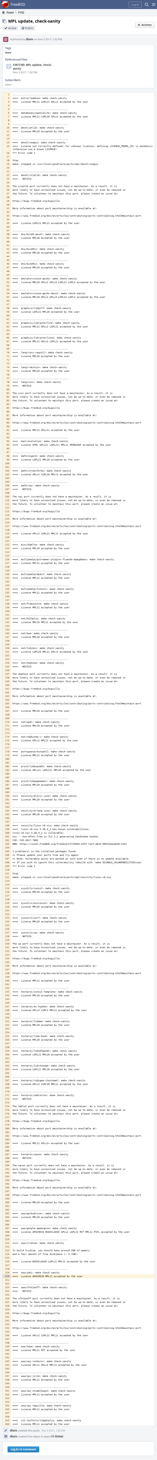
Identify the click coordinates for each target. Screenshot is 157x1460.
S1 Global (57, 1436)
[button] (153, 4)
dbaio (29, 39)
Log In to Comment (23, 1449)
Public (29, 28)
